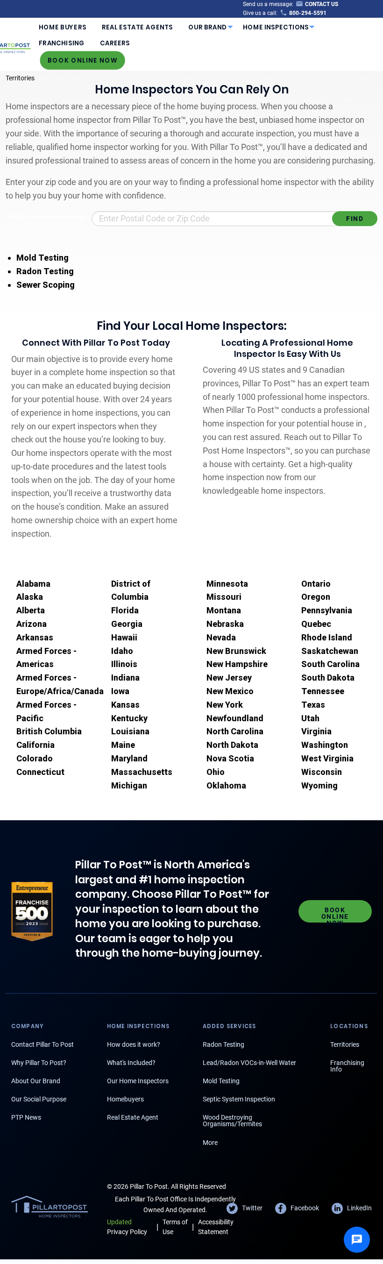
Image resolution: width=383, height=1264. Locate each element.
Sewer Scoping (45, 285)
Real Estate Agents (137, 27)
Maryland (129, 758)
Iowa (120, 691)
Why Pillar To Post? (38, 1062)
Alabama (33, 584)
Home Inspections (276, 27)
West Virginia (327, 758)
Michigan (129, 785)
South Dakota (328, 677)
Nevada (221, 637)
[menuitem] (62, 27)
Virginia (316, 731)
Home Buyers (62, 27)
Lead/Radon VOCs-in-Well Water (249, 1062)
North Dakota (232, 745)
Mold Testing (42, 258)
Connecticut (40, 772)
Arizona (31, 624)
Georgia (126, 624)
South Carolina (330, 664)
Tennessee (322, 691)
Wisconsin (321, 772)
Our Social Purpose (38, 1099)
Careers (115, 43)
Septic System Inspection (239, 1099)
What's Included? (131, 1062)
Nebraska (225, 624)
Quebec (316, 624)
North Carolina (234, 731)
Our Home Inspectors (138, 1081)
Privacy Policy (127, 1227)
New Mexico (230, 691)
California (35, 745)
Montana (223, 610)
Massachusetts (141, 772)
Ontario (316, 584)
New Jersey (229, 677)
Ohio (215, 772)
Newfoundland (234, 718)
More (210, 1142)
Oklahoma (226, 785)
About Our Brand (35, 1081)
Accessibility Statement (216, 1227)
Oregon (315, 597)
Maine (123, 745)
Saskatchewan (329, 651)
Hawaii (124, 637)
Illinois (124, 664)
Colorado (34, 758)
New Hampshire (237, 664)
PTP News (26, 1117)
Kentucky (129, 718)
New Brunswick (236, 651)
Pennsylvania (326, 610)
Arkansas (34, 637)
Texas (313, 705)
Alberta (30, 610)
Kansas (125, 705)
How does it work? (133, 1044)
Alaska (29, 597)
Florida (125, 610)
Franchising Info (347, 1066)
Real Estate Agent (132, 1117)
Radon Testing (45, 271)
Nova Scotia (230, 758)
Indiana (125, 677)
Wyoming (319, 785)
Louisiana (130, 731)
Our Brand (207, 27)
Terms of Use (175, 1227)
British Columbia (49, 731)
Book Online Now (83, 60)
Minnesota (227, 584)
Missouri (223, 597)
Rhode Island (326, 637)
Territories (20, 78)
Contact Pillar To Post (42, 1044)
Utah (310, 718)
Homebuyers (125, 1099)
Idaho (122, 651)
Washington (324, 745)
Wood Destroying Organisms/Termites (232, 1121)
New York (224, 705)
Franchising (61, 43)
